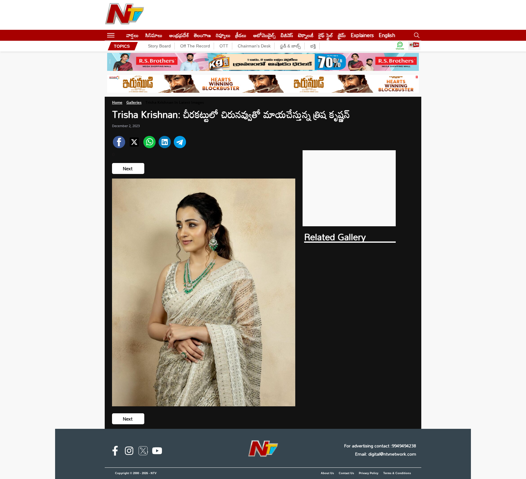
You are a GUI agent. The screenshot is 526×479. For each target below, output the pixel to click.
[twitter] (143, 452)
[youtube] (157, 452)
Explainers (362, 35)
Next (128, 168)
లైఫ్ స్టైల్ (325, 35)
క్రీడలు (240, 35)
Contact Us (346, 473)
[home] (120, 35)
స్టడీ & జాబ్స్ (290, 45)
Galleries (134, 102)
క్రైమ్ (342, 35)
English (387, 35)
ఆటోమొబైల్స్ (264, 35)
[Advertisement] (349, 188)
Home (117, 102)
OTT (223, 45)
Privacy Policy (368, 473)
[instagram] (129, 452)
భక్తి (313, 45)
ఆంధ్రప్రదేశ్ (179, 35)
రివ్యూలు (223, 35)
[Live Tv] (414, 46)
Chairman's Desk (254, 45)
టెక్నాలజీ (306, 35)
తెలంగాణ (202, 35)
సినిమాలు (154, 35)
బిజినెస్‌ (287, 35)
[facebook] (115, 452)
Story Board (159, 45)
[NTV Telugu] (124, 15)
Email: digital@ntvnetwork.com (385, 454)
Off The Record (195, 45)
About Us (327, 473)
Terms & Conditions (397, 473)
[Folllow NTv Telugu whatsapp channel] (400, 46)
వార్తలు (132, 35)
